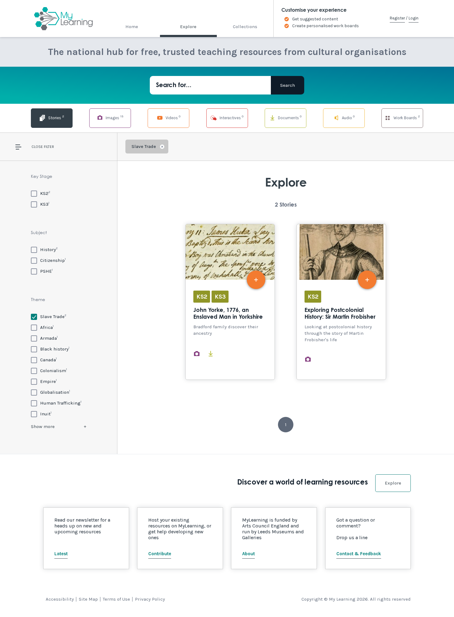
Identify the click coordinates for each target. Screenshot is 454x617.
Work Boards (406, 117)
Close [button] (37, 147)
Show (43, 426)
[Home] (58, 18)
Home (131, 26)
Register (397, 18)
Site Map (88, 599)
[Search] (287, 85)
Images (114, 117)
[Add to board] (256, 280)
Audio (348, 117)
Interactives (231, 117)
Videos (172, 117)
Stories (55, 117)
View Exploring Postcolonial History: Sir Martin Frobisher (341, 302)
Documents (289, 117)
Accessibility (60, 599)
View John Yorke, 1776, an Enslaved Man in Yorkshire (230, 302)
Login (413, 18)
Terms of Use (116, 599)
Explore (188, 26)
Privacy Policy (150, 599)
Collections (245, 26)
